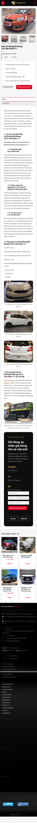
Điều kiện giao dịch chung (8, 677)
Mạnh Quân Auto (9, 380)
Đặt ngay (28, 563)
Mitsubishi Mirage (18, 43)
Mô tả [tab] (4, 99)
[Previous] (4, 21)
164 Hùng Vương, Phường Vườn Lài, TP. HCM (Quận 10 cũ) (18, 614)
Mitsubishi (10, 43)
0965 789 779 (11, 650)
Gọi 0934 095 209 (8, 87)
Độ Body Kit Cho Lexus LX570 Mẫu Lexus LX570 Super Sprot (26, 589)
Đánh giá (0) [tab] (6, 103)
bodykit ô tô (7, 383)
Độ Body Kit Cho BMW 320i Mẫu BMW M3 (26, 556)
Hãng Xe (3, 43)
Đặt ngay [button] (9, 563)
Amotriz (6, 57)
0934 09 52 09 (23, 650)
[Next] (32, 21)
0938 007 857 (13, 656)
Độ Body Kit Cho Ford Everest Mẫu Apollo (8, 556)
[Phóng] (3, 32)
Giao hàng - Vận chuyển (8, 666)
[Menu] (2, 3)
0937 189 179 (14, 658)
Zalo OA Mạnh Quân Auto (12, 648)
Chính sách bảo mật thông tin (9, 669)
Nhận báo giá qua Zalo (24, 87)
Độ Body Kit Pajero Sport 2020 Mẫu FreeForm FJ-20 (7, 589)
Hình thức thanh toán (7, 664)
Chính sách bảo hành (7, 672)
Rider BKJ (14, 57)
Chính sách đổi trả (6, 674)
